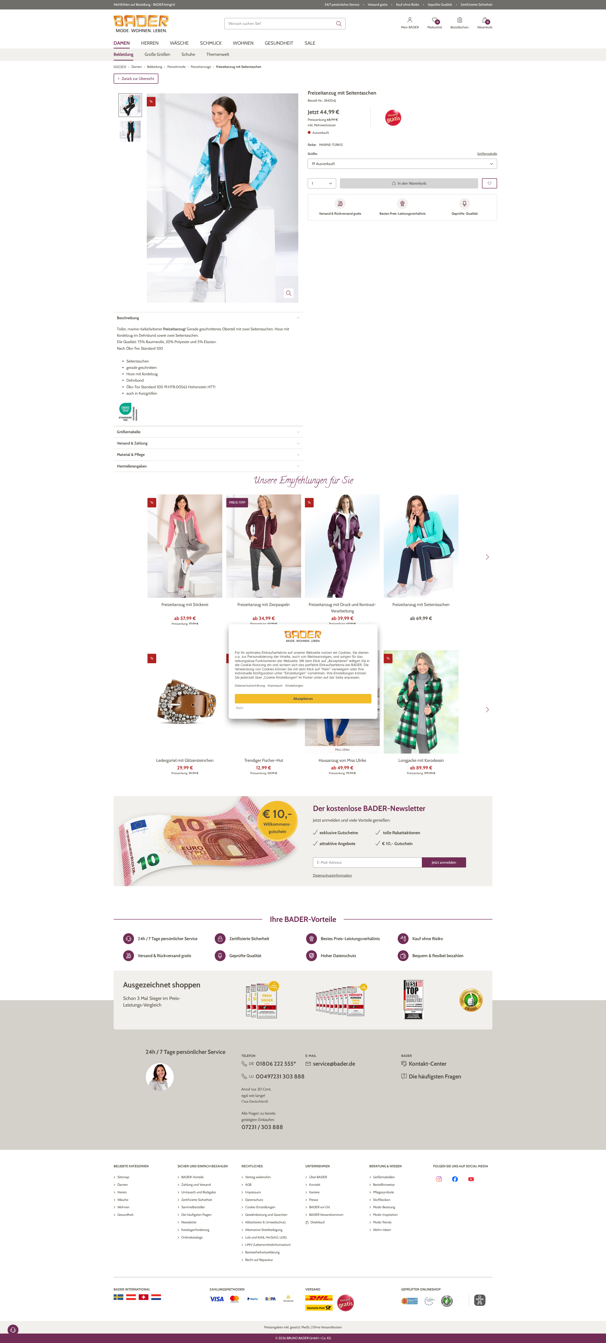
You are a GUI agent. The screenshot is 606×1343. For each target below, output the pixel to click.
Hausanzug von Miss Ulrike (342, 760)
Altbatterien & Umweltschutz (265, 1222)
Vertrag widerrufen (258, 1177)
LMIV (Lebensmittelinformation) (267, 1245)
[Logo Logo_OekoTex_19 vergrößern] (129, 411)
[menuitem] (121, 43)
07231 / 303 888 (262, 1127)
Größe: (312, 154)
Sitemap (123, 1177)
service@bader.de (334, 1063)
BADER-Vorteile (192, 1177)
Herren (122, 1192)
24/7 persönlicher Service (342, 4)
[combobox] (285, 23)
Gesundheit (125, 1214)
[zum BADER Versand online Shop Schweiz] (143, 1297)
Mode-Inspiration (385, 1214)
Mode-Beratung (384, 1207)
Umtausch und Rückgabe (198, 1192)
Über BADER (318, 1177)
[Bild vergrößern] (289, 293)
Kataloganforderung (195, 1230)
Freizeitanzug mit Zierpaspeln (263, 604)
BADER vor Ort (319, 1207)
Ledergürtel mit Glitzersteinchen (185, 760)
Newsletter (188, 1222)
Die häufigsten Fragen (196, 1214)
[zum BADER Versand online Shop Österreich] (131, 1297)
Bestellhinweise (384, 1184)
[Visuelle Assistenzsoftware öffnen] (477, 1300)
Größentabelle (487, 154)
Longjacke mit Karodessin (421, 760)
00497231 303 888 (280, 1076)
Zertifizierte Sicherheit (196, 1200)
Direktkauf (318, 1222)
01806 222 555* (276, 1063)
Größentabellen (384, 1177)
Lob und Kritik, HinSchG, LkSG (266, 1237)
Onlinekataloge (192, 1237)
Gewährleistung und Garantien (266, 1214)
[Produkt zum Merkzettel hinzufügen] (489, 183)
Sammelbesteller (193, 1207)
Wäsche (122, 1200)
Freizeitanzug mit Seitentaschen (421, 604)
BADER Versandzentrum (326, 1214)
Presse (313, 1200)
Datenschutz (254, 1200)
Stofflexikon (381, 1200)
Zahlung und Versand (196, 1184)
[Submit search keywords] (339, 23)
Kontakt (314, 1184)
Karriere (314, 1192)
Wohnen (123, 1207)
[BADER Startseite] (141, 23)
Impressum (253, 1192)
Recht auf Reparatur (259, 1260)
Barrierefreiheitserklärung (262, 1252)
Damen (122, 1184)
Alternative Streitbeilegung (263, 1230)
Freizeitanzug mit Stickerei (184, 604)
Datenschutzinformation (332, 875)
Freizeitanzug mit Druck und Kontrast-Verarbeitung (342, 608)
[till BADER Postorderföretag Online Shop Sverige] (118, 1297)
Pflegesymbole (383, 1192)
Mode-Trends (382, 1222)
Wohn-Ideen (382, 1230)
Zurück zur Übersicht (138, 78)
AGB (248, 1184)
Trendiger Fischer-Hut (263, 760)
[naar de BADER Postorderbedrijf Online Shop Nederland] (156, 1297)
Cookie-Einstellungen (260, 1207)
